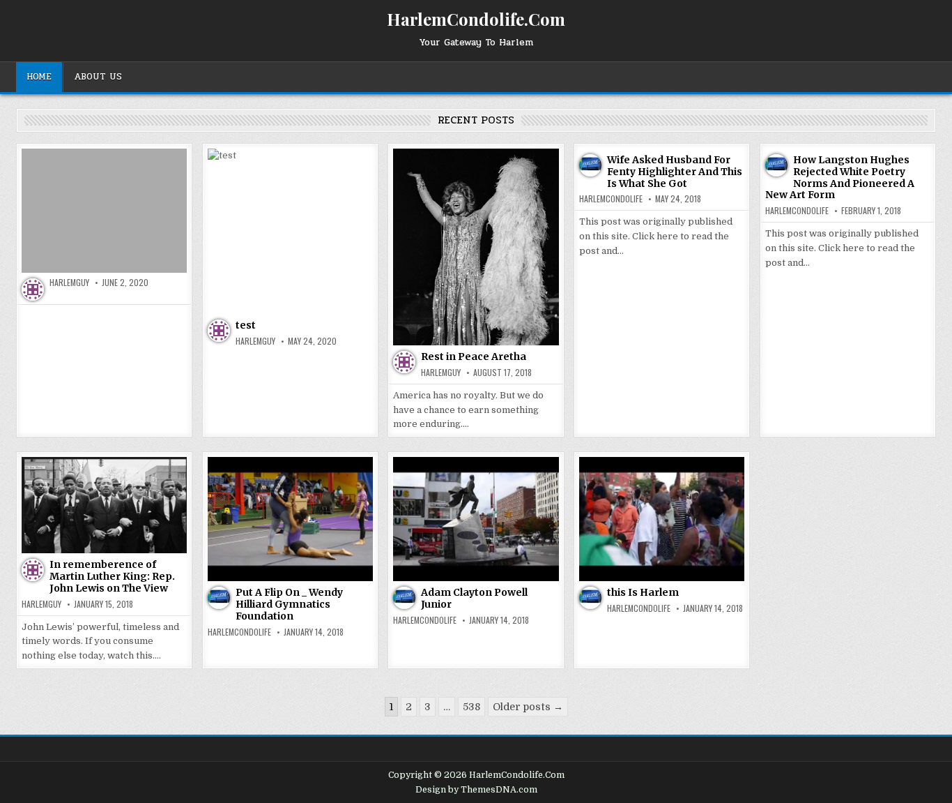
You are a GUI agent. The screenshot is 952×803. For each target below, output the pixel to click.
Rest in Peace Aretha (473, 356)
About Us (98, 77)
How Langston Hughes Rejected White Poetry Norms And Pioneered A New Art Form (839, 177)
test (246, 325)
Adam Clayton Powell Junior (474, 598)
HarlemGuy (69, 282)
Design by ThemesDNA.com (476, 790)
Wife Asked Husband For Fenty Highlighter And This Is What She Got (674, 171)
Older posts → (528, 706)
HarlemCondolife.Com (476, 19)
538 (471, 706)
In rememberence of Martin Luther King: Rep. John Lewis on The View (112, 576)
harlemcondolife (611, 199)
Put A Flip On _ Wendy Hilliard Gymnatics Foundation (289, 604)
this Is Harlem (643, 592)
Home (39, 77)
